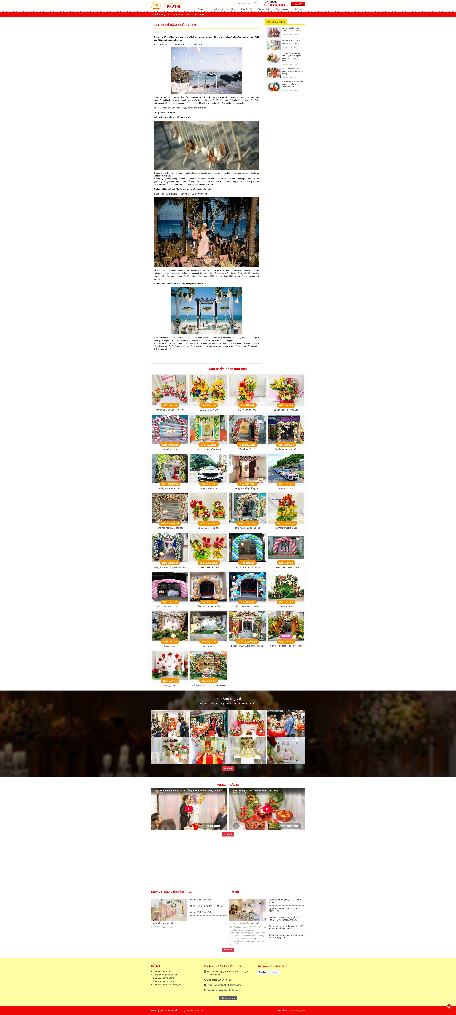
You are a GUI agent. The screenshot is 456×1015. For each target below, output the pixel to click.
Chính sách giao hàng (163, 981)
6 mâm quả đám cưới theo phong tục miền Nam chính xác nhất (292, 84)
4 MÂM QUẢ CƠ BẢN (208, 567)
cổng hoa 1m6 (170, 449)
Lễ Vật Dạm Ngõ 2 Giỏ (208, 528)
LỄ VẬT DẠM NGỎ (209, 410)
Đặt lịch (298, 3)
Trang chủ (202, 9)
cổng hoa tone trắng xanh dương (170, 567)
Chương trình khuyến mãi (164, 975)
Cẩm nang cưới (282, 9)
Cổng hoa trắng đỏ (247, 449)
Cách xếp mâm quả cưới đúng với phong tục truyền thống (292, 71)
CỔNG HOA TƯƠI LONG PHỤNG (247, 646)
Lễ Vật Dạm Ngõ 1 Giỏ (286, 528)
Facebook (263, 972)
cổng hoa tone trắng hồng (286, 449)
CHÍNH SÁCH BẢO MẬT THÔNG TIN (208, 906)
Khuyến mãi (246, 9)
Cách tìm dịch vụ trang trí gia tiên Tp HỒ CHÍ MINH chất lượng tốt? (286, 918)
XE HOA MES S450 (208, 488)
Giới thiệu (230, 9)
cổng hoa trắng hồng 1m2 (247, 488)
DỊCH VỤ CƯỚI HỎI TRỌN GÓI (244, 923)
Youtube (275, 972)
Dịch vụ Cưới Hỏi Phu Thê (190, 1010)
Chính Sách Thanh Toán (162, 923)
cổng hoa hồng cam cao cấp (170, 528)
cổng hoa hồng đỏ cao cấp (247, 528)
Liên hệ (298, 9)
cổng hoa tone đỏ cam (169, 488)
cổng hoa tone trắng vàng (209, 449)
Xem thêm (228, 768)
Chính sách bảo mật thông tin (166, 984)
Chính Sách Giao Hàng (201, 900)
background (286, 606)
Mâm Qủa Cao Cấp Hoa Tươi (170, 410)
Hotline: (277, 3)
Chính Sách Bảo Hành (200, 912)
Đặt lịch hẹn (229, 998)
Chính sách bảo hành (162, 971)
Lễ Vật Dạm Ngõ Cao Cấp (286, 410)
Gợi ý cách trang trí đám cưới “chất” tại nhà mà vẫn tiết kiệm (286, 927)
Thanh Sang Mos (297, 1010)
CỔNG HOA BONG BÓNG (247, 567)
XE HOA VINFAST (286, 488)
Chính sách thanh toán (163, 978)
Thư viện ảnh (263, 9)
